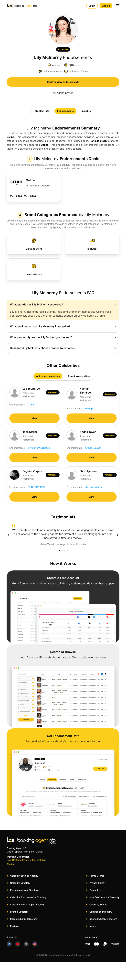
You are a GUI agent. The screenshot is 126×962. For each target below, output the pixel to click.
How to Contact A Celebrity (104, 897)
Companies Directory (100, 911)
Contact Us (95, 890)
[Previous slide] (8, 535)
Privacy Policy (97, 882)
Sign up (106, 5)
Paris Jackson (98, 140)
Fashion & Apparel (40, 185)
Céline (10, 136)
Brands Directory (19, 911)
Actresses (63, 49)
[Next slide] (117, 535)
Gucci (31, 404)
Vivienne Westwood (39, 447)
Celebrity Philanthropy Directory (27, 904)
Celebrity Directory (20, 882)
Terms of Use (96, 875)
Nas (9, 860)
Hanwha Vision (93, 487)
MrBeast (36, 860)
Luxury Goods (22, 223)
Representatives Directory (24, 890)
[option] (63, 535)
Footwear (114, 220)
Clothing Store (100, 220)
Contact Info (42, 111)
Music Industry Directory (23, 918)
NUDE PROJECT (36, 487)
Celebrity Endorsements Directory (28, 897)
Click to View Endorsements (63, 82)
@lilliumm (74, 65)
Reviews (14, 926)
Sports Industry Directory (103, 918)
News (92, 926)
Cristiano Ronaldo (21, 860)
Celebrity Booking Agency (24, 875)
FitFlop (89, 408)
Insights (86, 111)
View (34, 418)
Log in (92, 5)
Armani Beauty (93, 447)
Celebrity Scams (98, 904)
